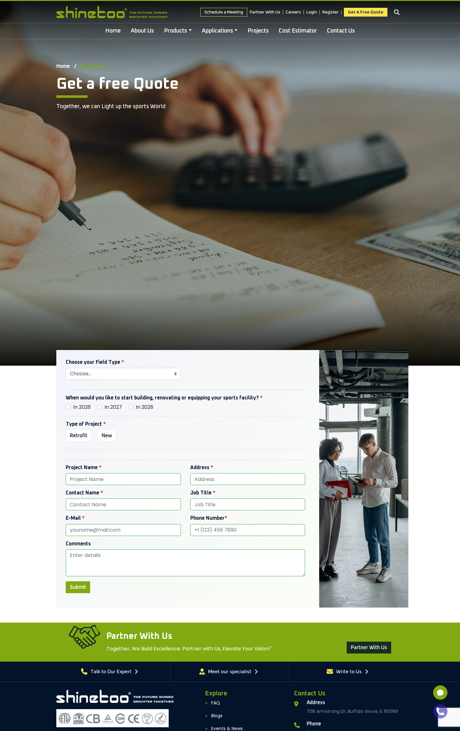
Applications (217, 31)
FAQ (215, 703)
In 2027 (113, 407)
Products (175, 31)
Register (330, 12)
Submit (78, 587)
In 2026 (82, 407)
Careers (293, 12)
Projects (258, 31)
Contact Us (341, 31)
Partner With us (369, 642)
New (107, 435)
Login (311, 12)
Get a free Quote (365, 12)
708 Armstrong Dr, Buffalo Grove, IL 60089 (352, 711)
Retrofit (78, 435)
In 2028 (144, 407)
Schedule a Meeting (223, 12)
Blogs (216, 716)
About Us (142, 31)
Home (113, 31)
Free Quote (92, 66)
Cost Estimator (298, 31)
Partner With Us (265, 12)
